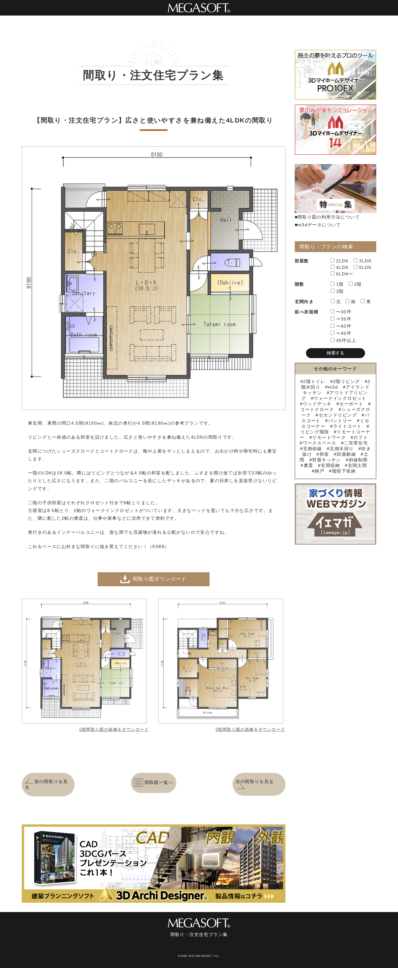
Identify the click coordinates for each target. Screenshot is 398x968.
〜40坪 (344, 326)
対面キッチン (326, 459)
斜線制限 (358, 459)
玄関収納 (330, 465)
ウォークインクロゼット (340, 398)
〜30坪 (344, 311)
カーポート (351, 403)
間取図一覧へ (159, 782)
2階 (358, 284)
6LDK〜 (345, 273)
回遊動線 (346, 454)
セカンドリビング (338, 415)
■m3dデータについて (318, 224)
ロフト (361, 437)
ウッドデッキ (317, 403)
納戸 (319, 470)
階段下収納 (344, 470)
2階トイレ (314, 381)
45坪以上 (346, 340)
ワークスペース (319, 442)
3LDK (365, 260)
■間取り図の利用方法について (327, 216)
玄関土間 (357, 465)
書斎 (308, 465)
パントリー (340, 420)
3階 (340, 291)
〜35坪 (344, 318)
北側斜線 (312, 448)
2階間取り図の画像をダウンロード (250, 729)
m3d (333, 387)
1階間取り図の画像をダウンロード (114, 729)
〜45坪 (344, 333)
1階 (340, 284)
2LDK (342, 260)
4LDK (342, 267)
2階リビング (346, 381)
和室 (324, 454)
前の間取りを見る (46, 784)
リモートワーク (329, 437)
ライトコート (347, 426)
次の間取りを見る (255, 781)
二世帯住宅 (356, 442)
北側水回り (342, 448)
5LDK (365, 267)
